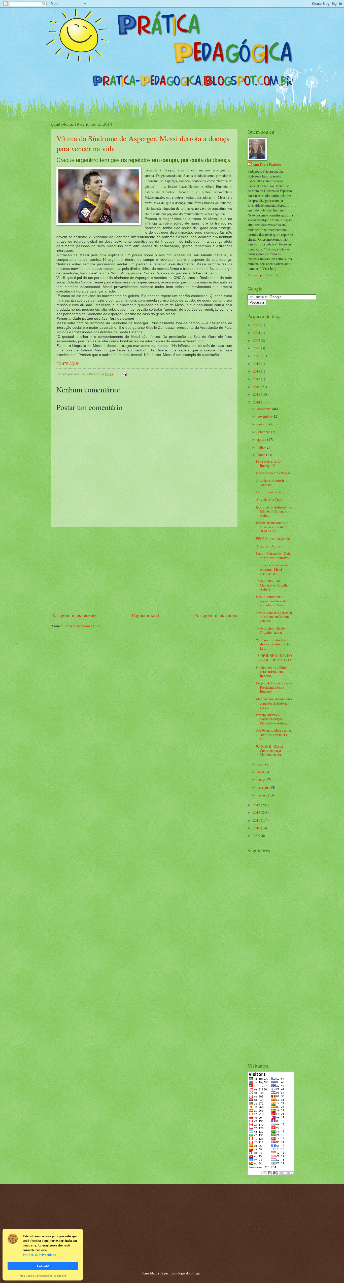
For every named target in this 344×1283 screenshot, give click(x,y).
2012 (257, 812)
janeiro (262, 795)
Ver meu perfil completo (265, 275)
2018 (257, 371)
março (262, 779)
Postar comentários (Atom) (82, 626)
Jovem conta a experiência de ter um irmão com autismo (274, 616)
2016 (257, 386)
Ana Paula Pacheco (267, 164)
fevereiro (264, 787)
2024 (257, 332)
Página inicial (145, 615)
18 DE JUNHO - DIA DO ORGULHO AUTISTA (274, 657)
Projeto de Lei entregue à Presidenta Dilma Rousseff (273, 687)
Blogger (195, 1273)
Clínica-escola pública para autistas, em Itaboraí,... (271, 671)
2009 (257, 835)
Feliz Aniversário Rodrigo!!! (268, 463)
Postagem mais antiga (215, 615)
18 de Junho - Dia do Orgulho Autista (270, 630)
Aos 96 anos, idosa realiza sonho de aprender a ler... (274, 734)
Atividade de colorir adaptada (270, 482)
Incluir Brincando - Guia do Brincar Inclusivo (273, 555)
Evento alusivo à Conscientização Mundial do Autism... (272, 718)
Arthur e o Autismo (269, 546)
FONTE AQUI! (67, 364)
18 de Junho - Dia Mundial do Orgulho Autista (272, 585)
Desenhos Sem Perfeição (273, 472)
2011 (257, 820)
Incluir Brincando (268, 492)
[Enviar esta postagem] (124, 374)
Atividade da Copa (269, 499)
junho (261, 454)
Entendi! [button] (43, 1265)
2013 (257, 804)
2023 (257, 340)
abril (261, 771)
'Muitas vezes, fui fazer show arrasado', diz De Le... (273, 644)
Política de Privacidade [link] (39, 1254)
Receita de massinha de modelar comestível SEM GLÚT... (272, 526)
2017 (257, 379)
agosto (262, 439)
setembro (264, 431)
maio (261, 764)
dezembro (264, 408)
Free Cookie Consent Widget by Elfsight (43, 1276)
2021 (257, 348)
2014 (257, 402)
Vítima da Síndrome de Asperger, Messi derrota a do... (272, 569)
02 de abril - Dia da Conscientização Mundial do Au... (269, 750)
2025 (257, 324)
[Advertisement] (144, 569)
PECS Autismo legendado (274, 538)
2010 (257, 828)
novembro (264, 416)
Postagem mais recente (74, 615)
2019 (257, 363)
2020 (257, 355)
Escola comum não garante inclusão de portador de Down (271, 600)
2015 (257, 394)
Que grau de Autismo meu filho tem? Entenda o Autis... (274, 511)
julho (261, 447)
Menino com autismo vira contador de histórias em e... (274, 703)
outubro (263, 424)
